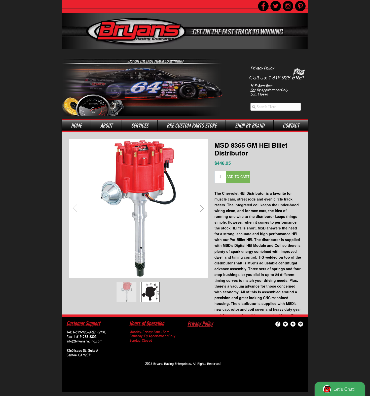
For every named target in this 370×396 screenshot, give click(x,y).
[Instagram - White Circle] (292, 324)
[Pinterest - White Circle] (300, 324)
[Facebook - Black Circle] (263, 6)
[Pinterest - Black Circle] (300, 6)
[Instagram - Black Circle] (288, 6)
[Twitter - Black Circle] (275, 6)
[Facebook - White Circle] (277, 324)
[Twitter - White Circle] (285, 324)
